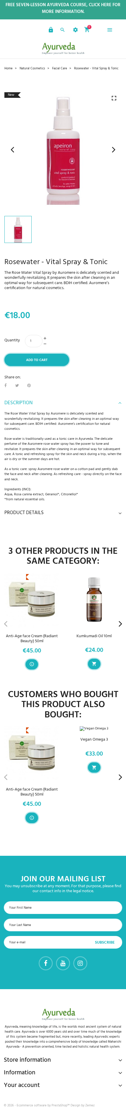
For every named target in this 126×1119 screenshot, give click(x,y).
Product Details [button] (24, 513)
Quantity (12, 340)
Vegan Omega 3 (94, 740)
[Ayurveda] (63, 48)
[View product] (31, 664)
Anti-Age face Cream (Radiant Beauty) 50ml (32, 638)
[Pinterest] (29, 386)
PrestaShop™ (61, 1105)
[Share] (5, 386)
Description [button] (18, 403)
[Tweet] (17, 386)
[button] (50, 31)
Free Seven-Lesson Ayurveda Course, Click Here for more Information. (63, 8)
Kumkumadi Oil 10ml (94, 636)
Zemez (90, 1105)
